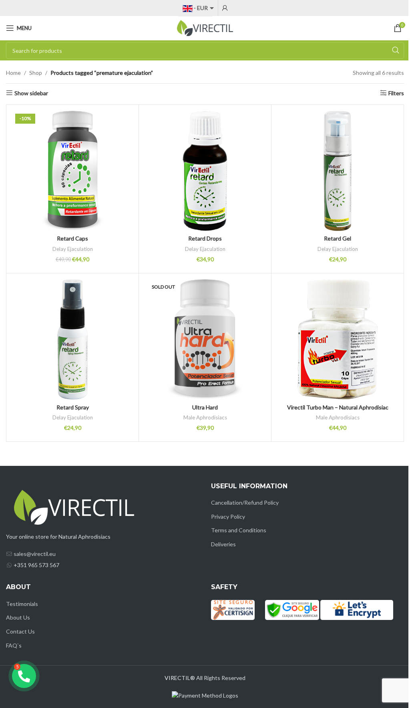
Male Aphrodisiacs (205, 417)
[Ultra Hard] (205, 339)
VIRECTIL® (180, 677)
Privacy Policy (228, 516)
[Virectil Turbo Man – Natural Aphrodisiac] (337, 339)
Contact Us (20, 631)
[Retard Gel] (337, 171)
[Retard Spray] (72, 339)
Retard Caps (72, 238)
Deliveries (223, 544)
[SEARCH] (395, 50)
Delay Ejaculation (72, 249)
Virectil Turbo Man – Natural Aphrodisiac (337, 407)
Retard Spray (72, 407)
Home (13, 72)
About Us (18, 617)
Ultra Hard (205, 407)
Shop (35, 72)
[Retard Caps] (72, 171)
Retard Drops (205, 238)
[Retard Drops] (205, 171)
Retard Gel (337, 238)
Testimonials (22, 603)
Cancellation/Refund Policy (245, 502)
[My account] (225, 8)
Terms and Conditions (238, 530)
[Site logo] (205, 27)
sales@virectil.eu (35, 553)
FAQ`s (14, 645)
